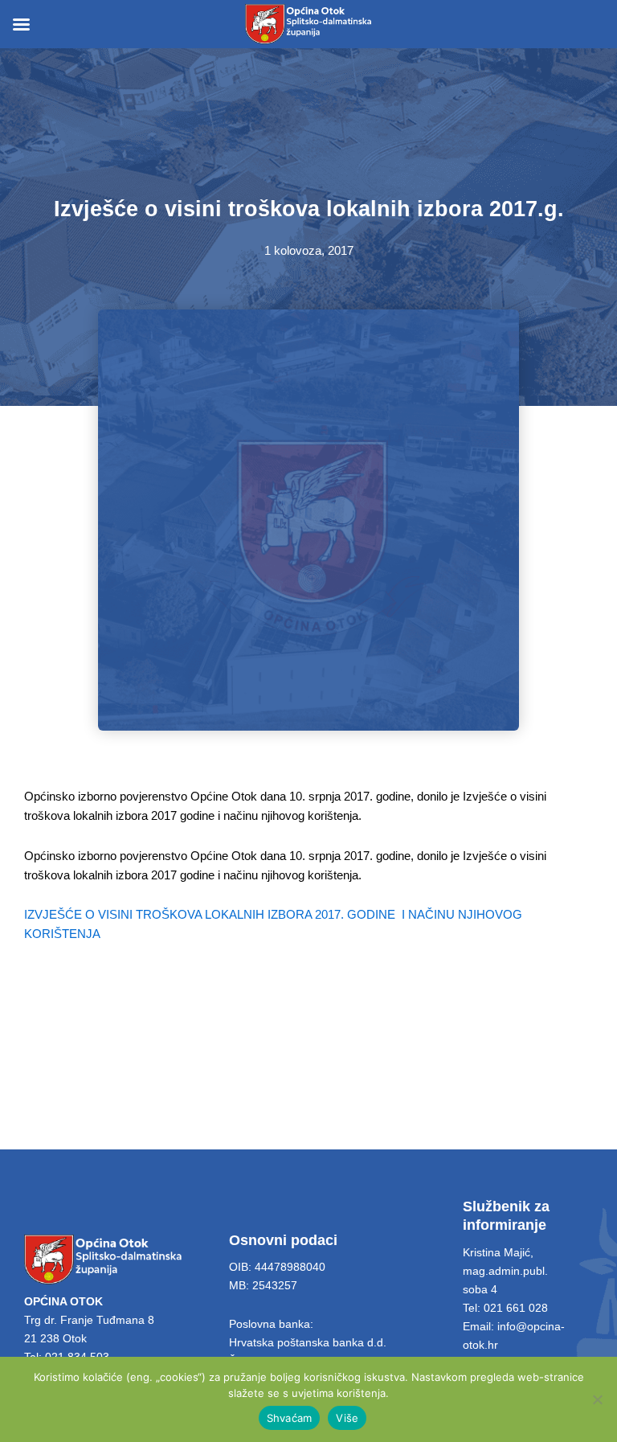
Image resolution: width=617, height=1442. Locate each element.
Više (347, 1417)
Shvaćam (290, 1417)
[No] (597, 1399)
